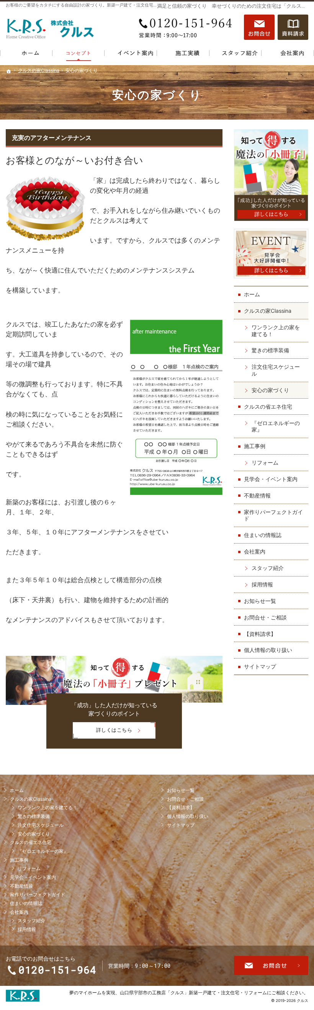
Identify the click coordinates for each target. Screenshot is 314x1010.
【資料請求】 (260, 634)
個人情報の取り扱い (268, 650)
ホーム (252, 294)
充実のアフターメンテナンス (52, 137)
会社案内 (254, 551)
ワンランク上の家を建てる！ (276, 330)
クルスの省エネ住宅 (268, 406)
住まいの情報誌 (262, 535)
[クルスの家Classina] (78, 54)
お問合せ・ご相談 (265, 617)
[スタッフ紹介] (235, 54)
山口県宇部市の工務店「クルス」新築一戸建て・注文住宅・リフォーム (193, 992)
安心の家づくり (270, 390)
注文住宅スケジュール (276, 370)
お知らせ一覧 (260, 601)
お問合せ (259, 27)
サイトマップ (260, 666)
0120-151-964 (187, 27)
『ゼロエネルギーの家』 (276, 426)
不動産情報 (257, 495)
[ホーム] (26, 54)
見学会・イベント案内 (271, 479)
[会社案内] (288, 54)
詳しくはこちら (102, 733)
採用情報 (262, 584)
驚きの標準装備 (270, 350)
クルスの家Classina (267, 310)
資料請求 (293, 27)
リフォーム (265, 462)
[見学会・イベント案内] (131, 54)
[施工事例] (183, 54)
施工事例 (254, 446)
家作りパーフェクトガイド (273, 515)
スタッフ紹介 (268, 568)
